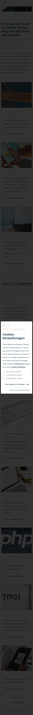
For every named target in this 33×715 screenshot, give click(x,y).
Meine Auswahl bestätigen (20, 390)
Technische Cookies (13, 372)
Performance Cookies (14, 378)
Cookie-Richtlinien (18, 367)
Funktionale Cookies (14, 375)
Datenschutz (20, 364)
